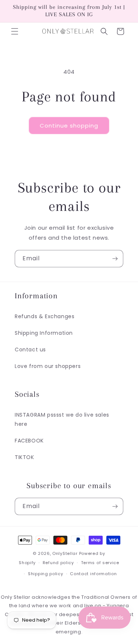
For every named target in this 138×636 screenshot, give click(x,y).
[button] (15, 31)
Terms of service (100, 563)
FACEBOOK (29, 440)
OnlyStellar (65, 553)
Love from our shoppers (48, 366)
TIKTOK (24, 457)
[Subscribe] (115, 258)
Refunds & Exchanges (44, 316)
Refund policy (58, 563)
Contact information (93, 574)
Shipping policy (45, 574)
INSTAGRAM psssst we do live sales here (62, 419)
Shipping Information (44, 333)
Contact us (30, 349)
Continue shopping (69, 125)
